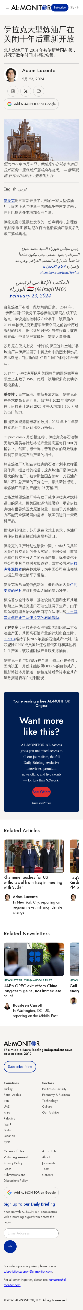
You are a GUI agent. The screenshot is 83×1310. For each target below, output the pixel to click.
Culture (47, 1106)
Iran (6, 1100)
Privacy (47, 802)
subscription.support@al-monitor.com (28, 1271)
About (46, 1157)
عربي (23, 189)
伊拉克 (9, 200)
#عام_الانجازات (54, 266)
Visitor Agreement (16, 1157)
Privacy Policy (13, 1163)
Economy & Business (56, 1094)
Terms (35, 802)
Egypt (7, 1124)
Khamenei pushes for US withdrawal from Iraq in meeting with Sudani (33, 882)
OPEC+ (9, 638)
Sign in (74, 8)
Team (46, 1169)
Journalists (48, 1163)
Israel (7, 1112)
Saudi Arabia (12, 1094)
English (10, 189)
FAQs (7, 1169)
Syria (7, 1141)
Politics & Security (54, 1089)
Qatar (8, 1130)
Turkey (8, 1089)
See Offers (41, 792)
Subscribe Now (20, 1066)
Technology (50, 1100)
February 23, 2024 (30, 295)
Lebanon (9, 1136)
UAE (6, 1106)
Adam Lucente (38, 70)
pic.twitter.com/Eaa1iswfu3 (59, 272)
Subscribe (60, 8)
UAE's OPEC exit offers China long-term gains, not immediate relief (32, 991)
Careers (47, 1175)
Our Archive (50, 1112)
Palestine (9, 1118)
